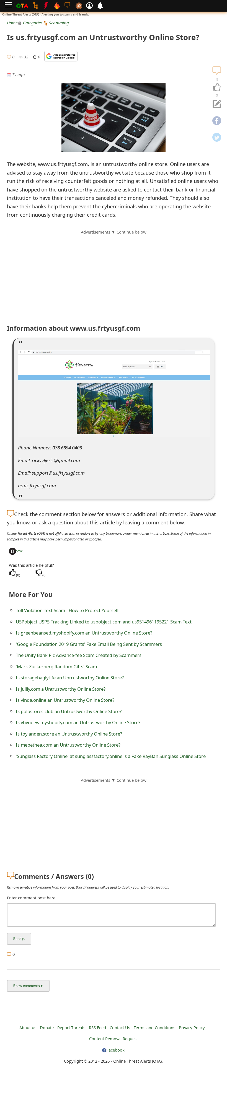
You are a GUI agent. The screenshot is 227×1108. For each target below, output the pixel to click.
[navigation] (216, 87)
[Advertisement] (113, 274)
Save (19, 551)
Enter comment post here (31, 897)
